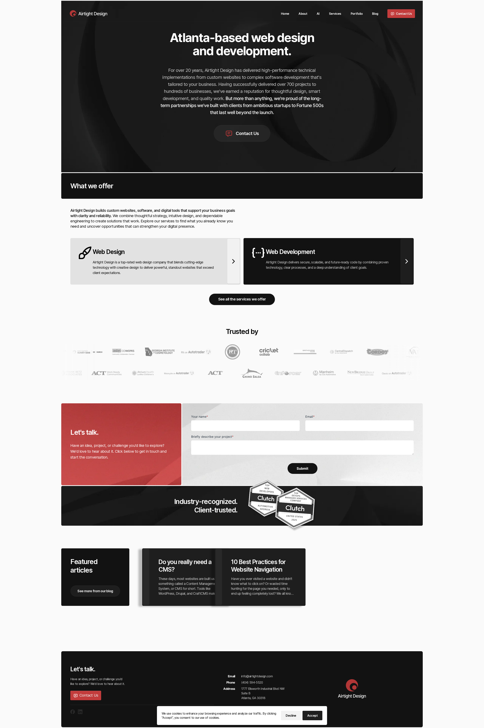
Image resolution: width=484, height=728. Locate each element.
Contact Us (88, 695)
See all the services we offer (242, 299)
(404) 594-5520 (252, 682)
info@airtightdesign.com (257, 676)
